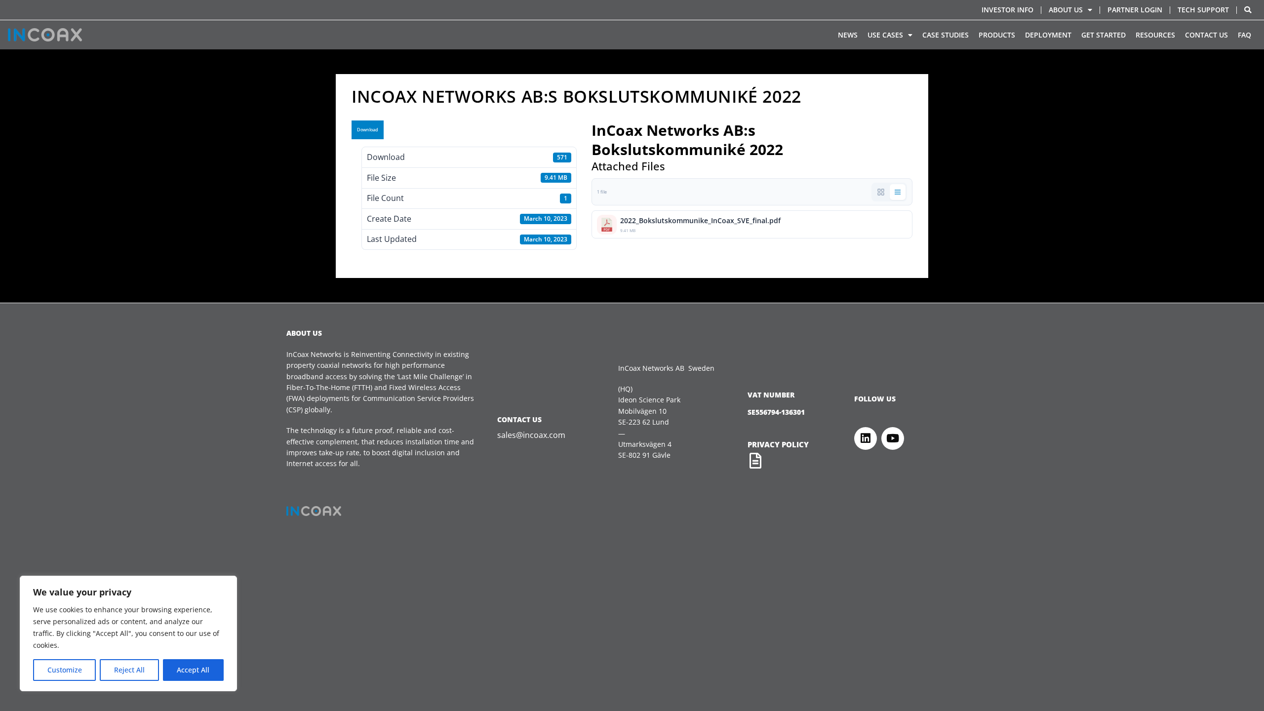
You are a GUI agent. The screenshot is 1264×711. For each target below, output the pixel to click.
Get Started (1103, 35)
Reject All (129, 669)
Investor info (1007, 9)
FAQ (1244, 35)
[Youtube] (892, 438)
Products (997, 35)
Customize (64, 669)
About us (1066, 9)
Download (367, 130)
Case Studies (945, 35)
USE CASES (885, 35)
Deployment (1048, 35)
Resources (1155, 35)
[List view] (898, 192)
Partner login (1134, 9)
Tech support (1203, 9)
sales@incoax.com (531, 435)
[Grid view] (881, 192)
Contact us (1206, 35)
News (848, 35)
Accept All (193, 669)
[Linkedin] (865, 438)
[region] (128, 633)
